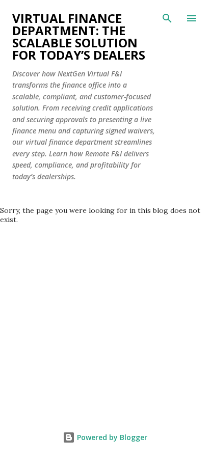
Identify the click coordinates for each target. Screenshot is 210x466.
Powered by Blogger (111, 437)
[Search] (167, 18)
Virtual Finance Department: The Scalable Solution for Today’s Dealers (78, 36)
